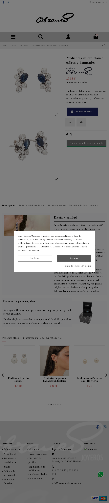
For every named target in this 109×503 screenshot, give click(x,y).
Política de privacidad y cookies (77, 266)
